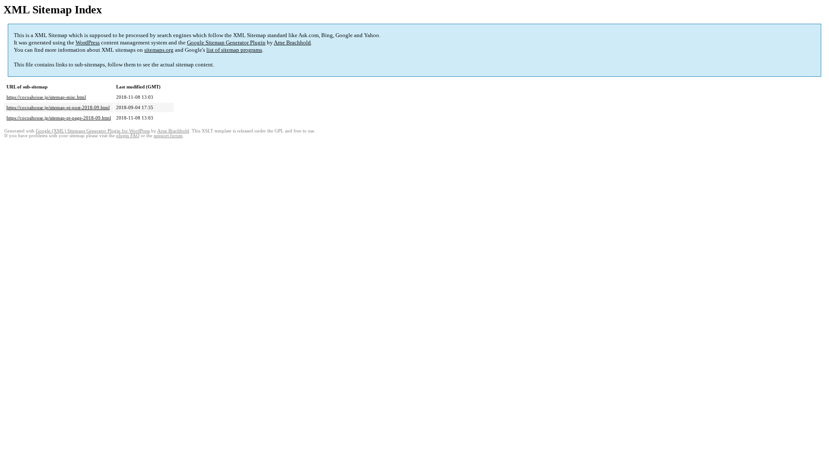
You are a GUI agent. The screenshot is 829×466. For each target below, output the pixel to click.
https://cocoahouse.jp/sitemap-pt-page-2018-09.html (58, 117)
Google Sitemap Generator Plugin (226, 42)
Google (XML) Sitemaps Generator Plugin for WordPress (93, 131)
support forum (168, 135)
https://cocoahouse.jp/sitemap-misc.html (46, 97)
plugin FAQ (127, 135)
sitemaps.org (159, 50)
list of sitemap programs (234, 50)
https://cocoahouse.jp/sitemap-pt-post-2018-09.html (58, 107)
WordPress (88, 42)
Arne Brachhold (292, 42)
